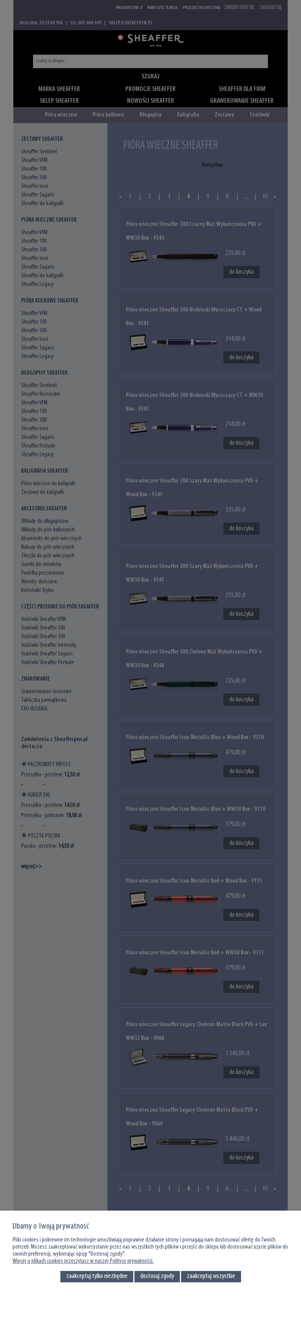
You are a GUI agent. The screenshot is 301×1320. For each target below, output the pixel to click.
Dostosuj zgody (157, 1276)
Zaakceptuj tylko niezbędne (96, 1276)
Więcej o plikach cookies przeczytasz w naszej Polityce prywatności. (83, 1261)
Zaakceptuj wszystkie (211, 1276)
